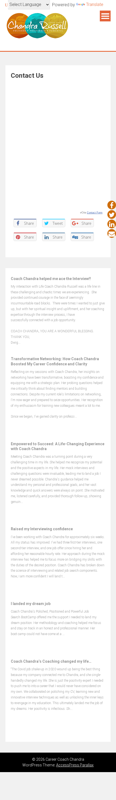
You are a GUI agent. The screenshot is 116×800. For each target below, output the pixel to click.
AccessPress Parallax (75, 765)
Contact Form (95, 212)
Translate (94, 4)
